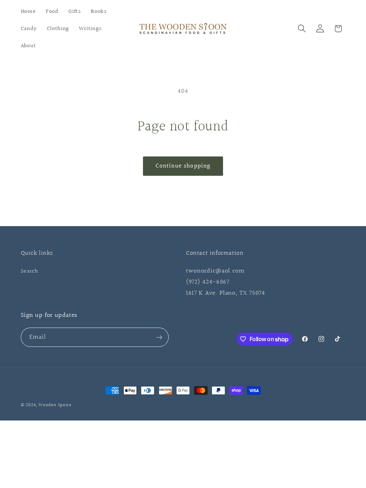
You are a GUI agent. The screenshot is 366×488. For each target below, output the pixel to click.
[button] (302, 29)
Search (29, 271)
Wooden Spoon (55, 405)
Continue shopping (183, 166)
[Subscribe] (159, 337)
